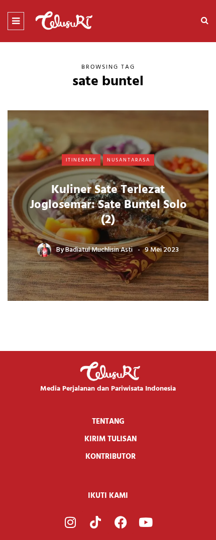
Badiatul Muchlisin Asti (99, 250)
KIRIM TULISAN (110, 439)
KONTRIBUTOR (110, 457)
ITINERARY (81, 159)
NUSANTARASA (128, 159)
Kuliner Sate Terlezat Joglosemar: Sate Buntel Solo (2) (108, 205)
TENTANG (108, 422)
